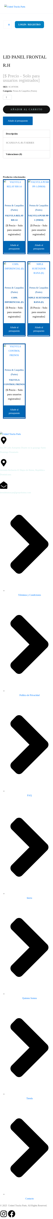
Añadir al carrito (26, 109)
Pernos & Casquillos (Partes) (25, 91)
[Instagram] (3, 1214)
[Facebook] (11, 1214)
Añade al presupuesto (18, 121)
